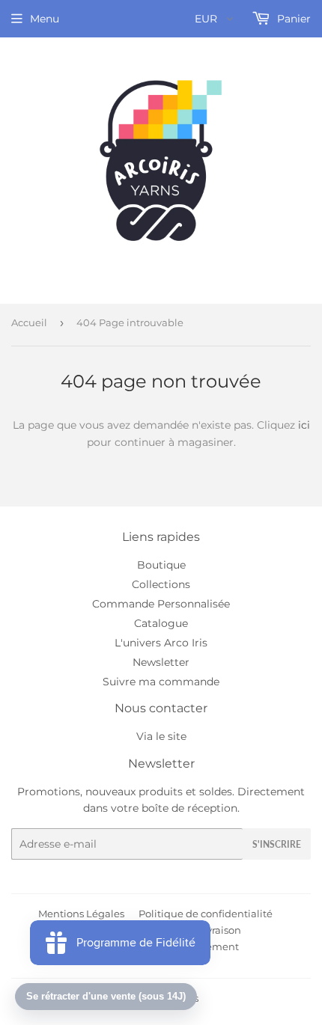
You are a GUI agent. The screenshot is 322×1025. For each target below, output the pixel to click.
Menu (44, 18)
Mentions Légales (81, 914)
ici (304, 425)
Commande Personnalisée (161, 604)
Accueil (29, 322)
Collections (161, 584)
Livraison (219, 930)
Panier (292, 18)
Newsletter (161, 662)
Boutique (161, 565)
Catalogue (161, 623)
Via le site (161, 736)
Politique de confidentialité (206, 914)
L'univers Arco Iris (161, 642)
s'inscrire (276, 844)
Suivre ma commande (161, 681)
